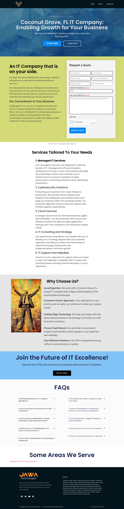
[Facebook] (22, 496)
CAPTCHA (72, 117)
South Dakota (72, 492)
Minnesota (66, 486)
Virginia (97, 492)
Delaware (65, 482)
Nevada (95, 486)
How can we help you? (79, 95)
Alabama (65, 480)
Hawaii (80, 482)
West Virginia (74, 494)
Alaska (70, 480)
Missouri (78, 486)
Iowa (96, 482)
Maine (76, 484)
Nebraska (90, 486)
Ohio (69, 490)
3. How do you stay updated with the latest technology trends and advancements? (34, 419)
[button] (36, 401)
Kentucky (65, 484)
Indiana (93, 482)
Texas (84, 492)
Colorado (92, 480)
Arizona (75, 480)
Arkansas (80, 480)
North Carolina (94, 488)
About (100, 4)
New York (86, 488)
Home (50, 144)
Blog (92, 4)
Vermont (92, 492)
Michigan (96, 484)
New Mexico (80, 488)
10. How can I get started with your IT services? (85, 436)
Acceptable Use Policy (57, 506)
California (86, 480)
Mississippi (72, 486)
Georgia (75, 482)
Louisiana (71, 484)
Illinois (88, 482)
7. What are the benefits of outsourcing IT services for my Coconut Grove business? (84, 410)
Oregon (79, 490)
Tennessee (79, 492)
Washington (66, 494)
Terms (48, 506)
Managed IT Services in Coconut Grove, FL (23, 461)
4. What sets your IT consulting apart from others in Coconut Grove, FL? (33, 429)
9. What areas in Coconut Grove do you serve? (85, 428)
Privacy (44, 506)
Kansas (101, 482)
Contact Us (110, 4)
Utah (88, 492)
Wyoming (87, 494)
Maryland (81, 484)
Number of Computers (79, 88)
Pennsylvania (85, 490)
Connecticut (98, 480)
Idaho (84, 482)
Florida (55, 144)
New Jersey (73, 488)
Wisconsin (81, 494)
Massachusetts (89, 484)
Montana (84, 486)
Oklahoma (74, 490)
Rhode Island (93, 490)
